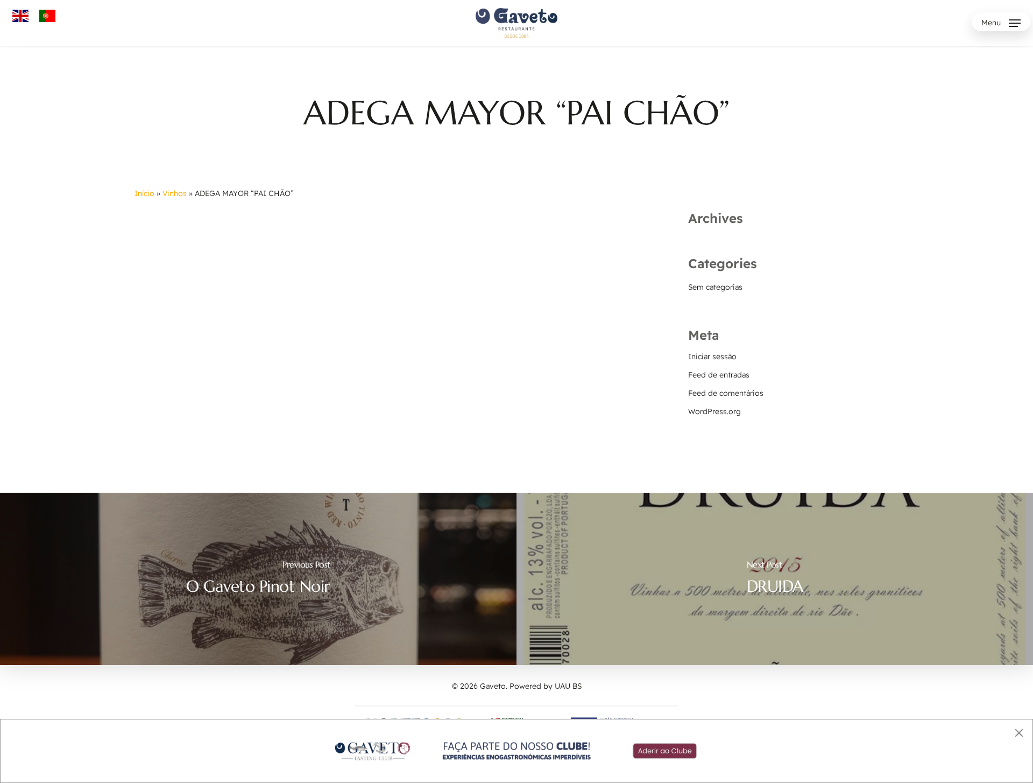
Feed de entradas (718, 375)
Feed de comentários (725, 393)
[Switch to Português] (47, 16)
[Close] (1019, 733)
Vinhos (174, 193)
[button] (1001, 23)
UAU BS (568, 686)
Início (144, 193)
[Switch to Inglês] (20, 16)
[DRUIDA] (774, 579)
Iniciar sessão (712, 356)
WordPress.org (714, 411)
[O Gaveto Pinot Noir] (258, 579)
